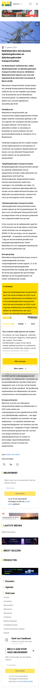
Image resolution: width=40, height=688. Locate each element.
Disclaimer (8, 601)
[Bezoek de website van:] (20, 541)
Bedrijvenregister (10, 621)
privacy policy (27, 681)
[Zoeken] (30, 4)
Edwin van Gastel (13, 454)
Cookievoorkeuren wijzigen (14, 629)
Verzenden (20, 671)
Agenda (9, 587)
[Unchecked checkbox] (6, 676)
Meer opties (18, 368)
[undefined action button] (34, 665)
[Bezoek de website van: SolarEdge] (20, 13)
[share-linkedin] (10, 464)
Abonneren (8, 613)
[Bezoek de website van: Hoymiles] (20, 571)
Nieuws (16, 4)
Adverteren (8, 609)
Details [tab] (21, 324)
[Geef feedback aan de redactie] (7, 640)
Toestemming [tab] (8, 324)
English (6, 633)
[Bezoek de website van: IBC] (20, 516)
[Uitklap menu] (37, 4)
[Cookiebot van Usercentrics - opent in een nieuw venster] (28, 317)
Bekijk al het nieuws (8, 532)
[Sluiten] (33, 650)
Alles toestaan (20, 361)
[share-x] (4, 464)
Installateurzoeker (11, 625)
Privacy (6, 597)
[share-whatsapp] (17, 464)
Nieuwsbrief (8, 605)
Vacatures (7, 617)
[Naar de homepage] (6, 4)
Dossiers (9, 581)
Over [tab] (33, 324)
